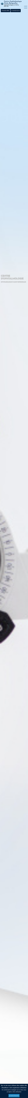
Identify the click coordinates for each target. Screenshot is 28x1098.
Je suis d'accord (14, 1095)
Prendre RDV (5, 10)
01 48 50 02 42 (16, 10)
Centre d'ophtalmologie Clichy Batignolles (13, 2)
